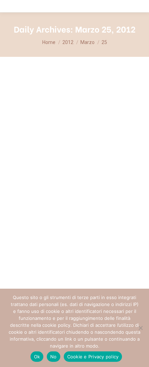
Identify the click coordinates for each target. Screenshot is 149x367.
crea (20, 207)
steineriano (80, 207)
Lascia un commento (73, 215)
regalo (60, 207)
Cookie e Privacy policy (93, 356)
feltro (46, 207)
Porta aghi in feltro (45, 194)
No (53, 356)
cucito (33, 207)
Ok (37, 356)
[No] (140, 327)
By (105, 207)
